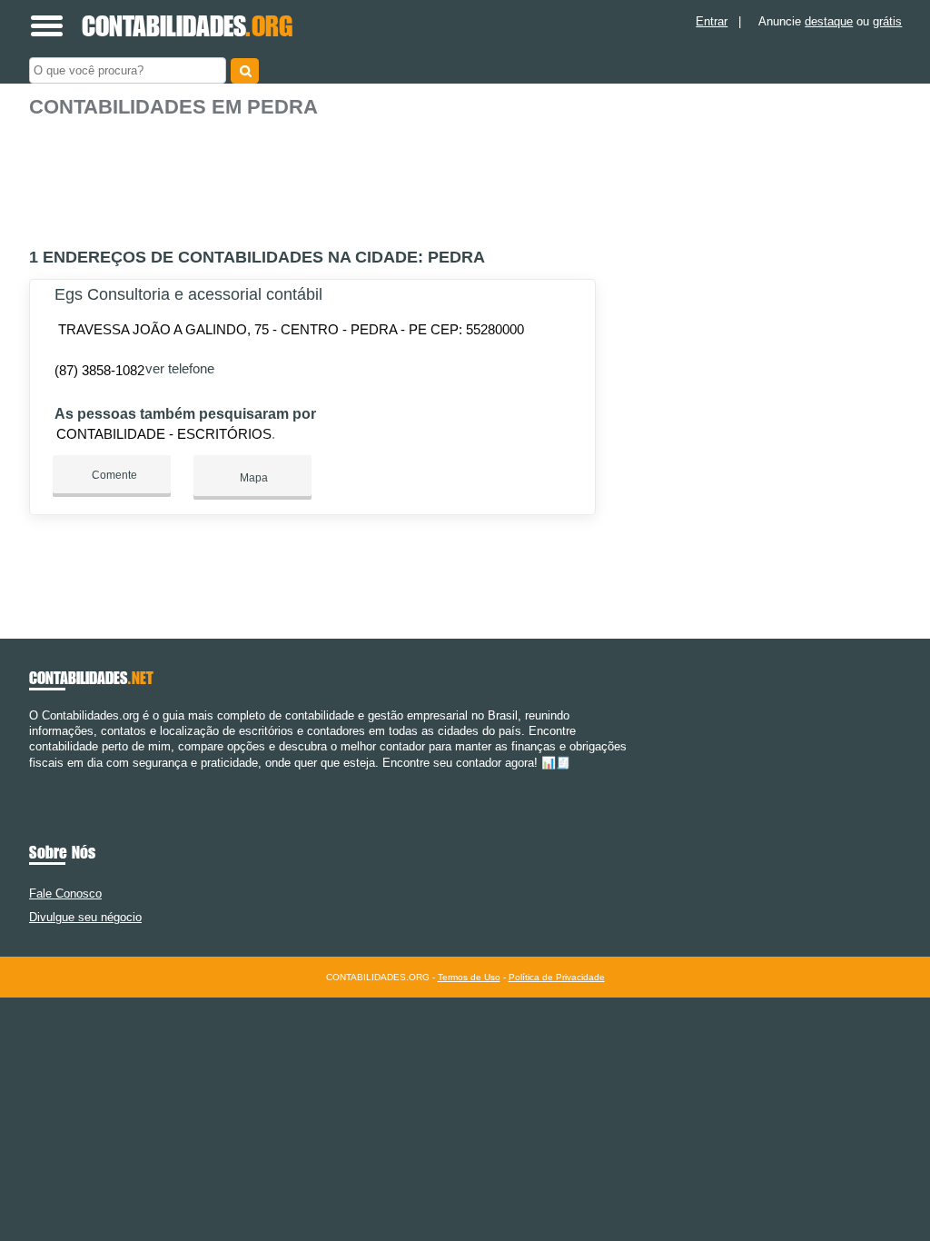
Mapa (252, 478)
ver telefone (179, 368)
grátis (887, 21)
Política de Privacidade (557, 977)
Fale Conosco (65, 893)
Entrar (711, 21)
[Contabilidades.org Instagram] (49, 778)
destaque (829, 21)
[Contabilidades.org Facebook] (33, 778)
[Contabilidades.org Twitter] (41, 778)
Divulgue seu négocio (85, 917)
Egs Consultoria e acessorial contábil (188, 294)
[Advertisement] (315, 175)
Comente (113, 475)
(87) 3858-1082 (99, 370)
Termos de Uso (469, 977)
